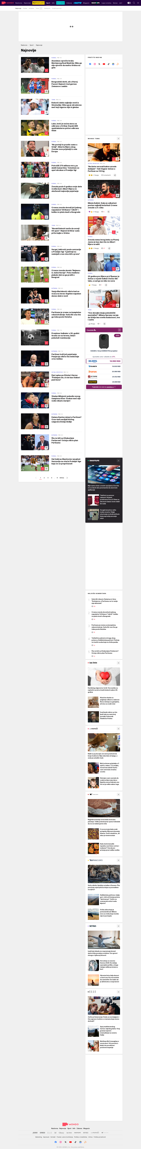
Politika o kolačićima (80, 1137)
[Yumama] (95, 1132)
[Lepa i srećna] (69, 1132)
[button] (105, 175)
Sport (32, 45)
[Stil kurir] (55, 1132)
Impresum (46, 1137)
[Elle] (49, 1132)
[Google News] (113, 64)
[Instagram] (94, 64)
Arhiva (62, 478)
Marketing (38, 1137)
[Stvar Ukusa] (104, 1132)
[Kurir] (35, 1132)
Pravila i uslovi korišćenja (65, 1137)
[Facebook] (90, 64)
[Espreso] (42, 1132)
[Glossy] (61, 1132)
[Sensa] (85, 1132)
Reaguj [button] (93, 324)
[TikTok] (108, 64)
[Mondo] (8, 3)
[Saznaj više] (118, 460)
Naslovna (24, 45)
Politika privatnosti (100, 1137)
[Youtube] (104, 64)
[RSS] (117, 64)
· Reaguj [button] (96, 175)
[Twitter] (99, 64)
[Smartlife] (77, 1132)
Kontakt (53, 1137)
